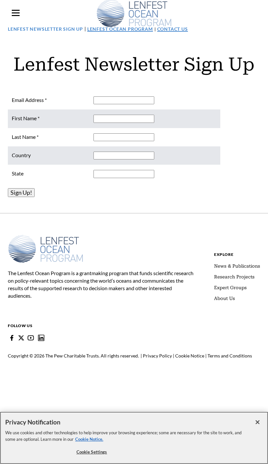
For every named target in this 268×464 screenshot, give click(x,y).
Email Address (29, 100)
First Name (26, 118)
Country (21, 155)
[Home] (45, 237)
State (18, 173)
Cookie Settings (91, 452)
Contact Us (172, 29)
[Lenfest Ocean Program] (41, 338)
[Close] (257, 422)
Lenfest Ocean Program (120, 29)
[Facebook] (12, 338)
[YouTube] (31, 338)
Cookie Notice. (89, 439)
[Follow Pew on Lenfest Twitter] (21, 338)
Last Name (25, 137)
